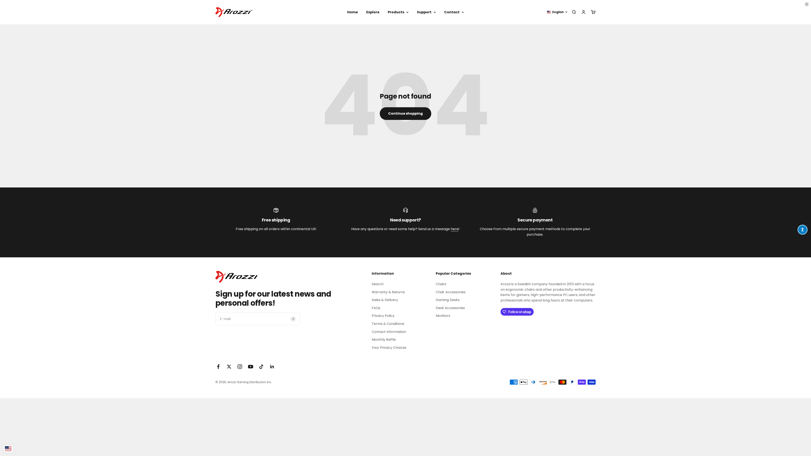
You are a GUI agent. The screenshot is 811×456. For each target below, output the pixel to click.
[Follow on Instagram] (240, 366)
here (455, 229)
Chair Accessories (450, 292)
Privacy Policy (383, 315)
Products (396, 12)
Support (424, 12)
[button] (557, 12)
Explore (372, 12)
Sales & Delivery (385, 299)
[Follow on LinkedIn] (272, 366)
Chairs (441, 284)
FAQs (376, 307)
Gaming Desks (448, 299)
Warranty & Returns (388, 292)
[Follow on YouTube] (250, 366)
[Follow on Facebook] (218, 366)
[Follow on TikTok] (261, 366)
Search (378, 284)
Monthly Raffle (384, 339)
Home (352, 12)
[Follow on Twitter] (229, 366)
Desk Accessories (450, 307)
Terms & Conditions (388, 323)
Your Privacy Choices (389, 347)
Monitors (443, 315)
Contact (452, 12)
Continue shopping (405, 113)
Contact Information (389, 331)
